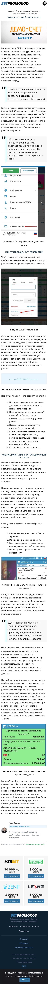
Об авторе (24, 943)
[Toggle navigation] (44, 3)
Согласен (25, 979)
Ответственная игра (24, 962)
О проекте (24, 939)
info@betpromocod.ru (24, 947)
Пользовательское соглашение (24, 958)
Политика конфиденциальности (24, 954)
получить (13, 876)
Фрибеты (13, 926)
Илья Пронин (14, 823)
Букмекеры (24, 931)
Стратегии (25, 926)
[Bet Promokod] (15, 3)
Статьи (35, 926)
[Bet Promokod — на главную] (24, 915)
